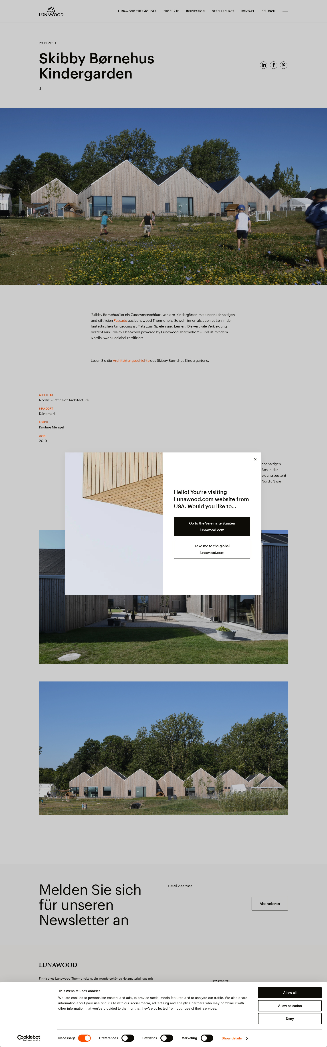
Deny (290, 1019)
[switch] (127, 1038)
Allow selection (290, 1006)
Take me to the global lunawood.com (212, 549)
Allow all (290, 993)
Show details (232, 1038)
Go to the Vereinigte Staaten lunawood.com (212, 526)
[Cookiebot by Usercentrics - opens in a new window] (28, 1038)
